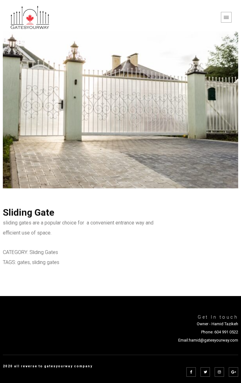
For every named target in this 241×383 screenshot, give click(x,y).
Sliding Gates (43, 252)
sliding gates (45, 262)
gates (23, 262)
